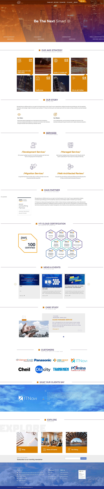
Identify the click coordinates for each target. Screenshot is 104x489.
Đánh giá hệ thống (64, 472)
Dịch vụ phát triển (64, 476)
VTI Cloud (69, 2)
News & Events (52, 449)
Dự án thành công (52, 476)
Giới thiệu (50, 472)
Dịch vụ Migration (64, 474)
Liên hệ (75, 2)
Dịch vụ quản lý (63, 478)
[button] (79, 330)
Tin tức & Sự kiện (52, 478)
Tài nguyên (62, 2)
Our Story (74, 449)
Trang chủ (50, 2)
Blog (23, 449)
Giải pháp (56, 2)
